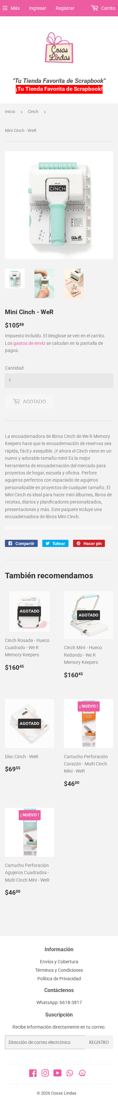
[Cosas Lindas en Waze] (82, 1075)
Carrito (107, 8)
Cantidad (14, 368)
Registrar (65, 8)
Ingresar (37, 8)
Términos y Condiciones (59, 970)
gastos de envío (29, 343)
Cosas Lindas (63, 1093)
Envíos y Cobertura (59, 961)
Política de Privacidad (59, 978)
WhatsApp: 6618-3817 (59, 1002)
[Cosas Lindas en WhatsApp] (70, 1075)
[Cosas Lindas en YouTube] (57, 1074)
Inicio (10, 111)
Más (15, 8)
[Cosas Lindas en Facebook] (33, 1074)
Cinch (33, 111)
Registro (99, 1042)
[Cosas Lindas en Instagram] (45, 1074)
